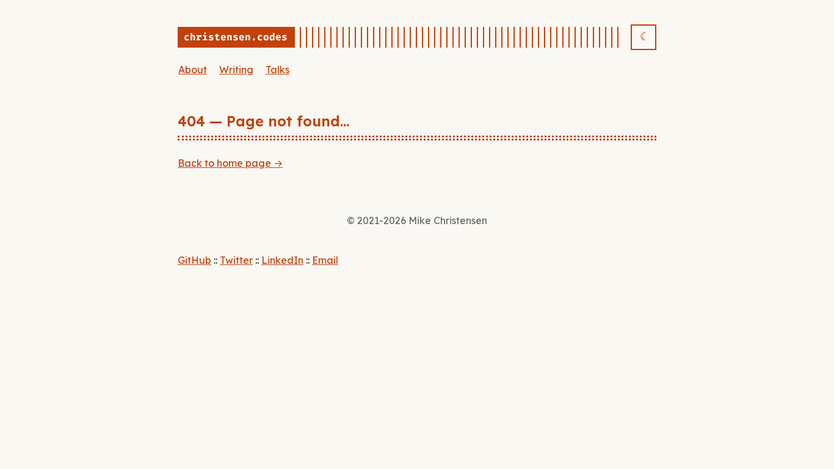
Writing (236, 70)
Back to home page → (230, 163)
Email (325, 260)
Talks (277, 70)
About (192, 70)
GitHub (194, 260)
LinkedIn (282, 260)
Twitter (236, 260)
